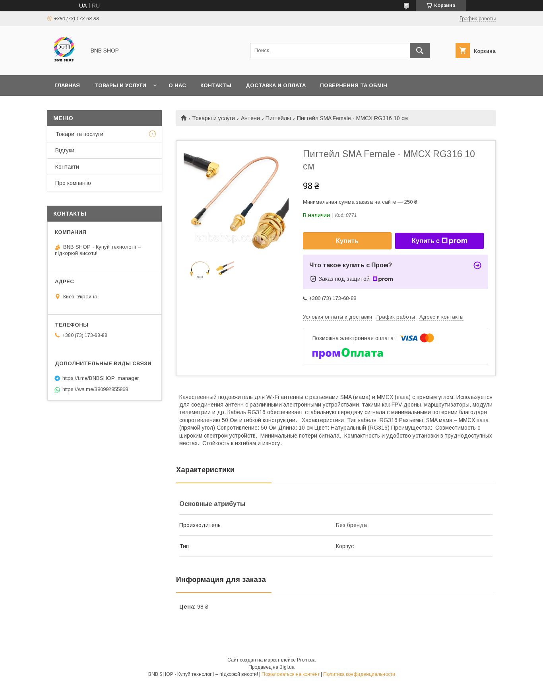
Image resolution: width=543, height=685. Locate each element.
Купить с (426, 240)
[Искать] (420, 50)
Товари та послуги (79, 134)
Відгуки (64, 150)
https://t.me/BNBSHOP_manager (100, 378)
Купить (347, 240)
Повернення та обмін (353, 85)
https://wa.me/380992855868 (95, 389)
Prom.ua (306, 660)
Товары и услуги (120, 85)
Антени (250, 118)
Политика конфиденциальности (359, 674)
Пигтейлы (278, 118)
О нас (177, 85)
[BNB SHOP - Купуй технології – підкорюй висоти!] (64, 65)
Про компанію (73, 183)
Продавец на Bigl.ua (271, 667)
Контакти (67, 166)
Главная (67, 85)
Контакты (215, 85)
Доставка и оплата (276, 85)
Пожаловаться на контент (291, 674)
